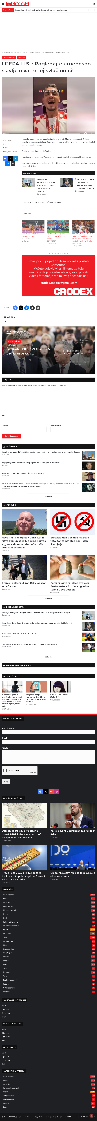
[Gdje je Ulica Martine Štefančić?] (60, 687)
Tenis (5, 976)
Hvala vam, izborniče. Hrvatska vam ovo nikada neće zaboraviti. (29, 644)
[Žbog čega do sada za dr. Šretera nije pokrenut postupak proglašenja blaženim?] (66, 182)
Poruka (6, 748)
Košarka (6, 984)
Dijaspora (7, 945)
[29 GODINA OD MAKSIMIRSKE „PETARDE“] (88, 637)
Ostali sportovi (9, 988)
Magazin (6, 902)
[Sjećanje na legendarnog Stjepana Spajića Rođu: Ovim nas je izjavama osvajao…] (28, 182)
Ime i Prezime (9, 728)
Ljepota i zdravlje (10, 910)
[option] (48, 350)
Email (5, 738)
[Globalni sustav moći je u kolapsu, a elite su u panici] (72, 857)
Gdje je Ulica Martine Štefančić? (59, 696)
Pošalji (6, 782)
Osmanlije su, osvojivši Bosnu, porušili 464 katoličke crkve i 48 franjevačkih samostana (21, 834)
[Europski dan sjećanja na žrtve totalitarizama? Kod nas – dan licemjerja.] (72, 522)
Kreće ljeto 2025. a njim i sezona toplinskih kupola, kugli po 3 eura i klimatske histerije (23, 876)
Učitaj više (48, 496)
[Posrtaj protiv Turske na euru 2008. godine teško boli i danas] (58, 226)
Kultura (6, 957)
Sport (5, 968)
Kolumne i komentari (11, 922)
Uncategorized (8, 953)
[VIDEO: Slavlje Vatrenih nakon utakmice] (33, 226)
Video (5, 899)
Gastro (6, 918)
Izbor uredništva (15, 52)
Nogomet (21, 57)
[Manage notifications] (91, 1116)
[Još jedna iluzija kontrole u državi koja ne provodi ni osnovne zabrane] (36, 687)
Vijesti (5, 930)
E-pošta (5, 425)
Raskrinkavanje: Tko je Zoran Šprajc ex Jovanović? (24, 473)
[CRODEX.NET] (17, 4)
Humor (6, 914)
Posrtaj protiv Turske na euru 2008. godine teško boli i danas (58, 236)
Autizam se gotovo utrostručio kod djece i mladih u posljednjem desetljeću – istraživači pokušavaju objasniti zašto (12, 700)
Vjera (5, 964)
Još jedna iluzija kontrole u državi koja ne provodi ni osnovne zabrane (36, 698)
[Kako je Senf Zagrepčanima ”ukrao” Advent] (72, 815)
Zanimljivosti (8, 906)
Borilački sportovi (10, 980)
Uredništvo (10, 317)
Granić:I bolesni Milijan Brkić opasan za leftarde (32, 10)
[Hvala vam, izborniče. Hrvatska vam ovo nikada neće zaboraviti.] (88, 647)
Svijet (5, 937)
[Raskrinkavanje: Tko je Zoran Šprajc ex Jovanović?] (88, 476)
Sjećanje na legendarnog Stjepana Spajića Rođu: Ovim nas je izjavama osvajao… (47, 185)
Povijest (6, 960)
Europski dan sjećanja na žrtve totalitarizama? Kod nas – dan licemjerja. (69, 541)
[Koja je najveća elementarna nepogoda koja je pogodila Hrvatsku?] (88, 466)
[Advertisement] (48, 32)
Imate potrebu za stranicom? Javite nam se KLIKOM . (52, 1117)
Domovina (7, 933)
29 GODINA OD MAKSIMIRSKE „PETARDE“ (19, 634)
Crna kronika (8, 941)
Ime (3, 415)
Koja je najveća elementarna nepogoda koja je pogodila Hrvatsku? (31, 463)
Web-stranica (55, 425)
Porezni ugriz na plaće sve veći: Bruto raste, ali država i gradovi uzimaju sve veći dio (70, 586)
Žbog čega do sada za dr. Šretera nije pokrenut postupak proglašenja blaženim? (37, 623)
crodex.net (26, 213)
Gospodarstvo (8, 949)
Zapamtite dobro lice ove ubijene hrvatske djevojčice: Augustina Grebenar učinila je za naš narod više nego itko (32, 351)
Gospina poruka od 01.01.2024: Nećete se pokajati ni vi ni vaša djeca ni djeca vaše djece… (41, 452)
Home (5, 52)
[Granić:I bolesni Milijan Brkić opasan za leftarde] (24, 567)
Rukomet (6, 992)
